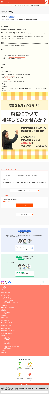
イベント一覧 (9, 5)
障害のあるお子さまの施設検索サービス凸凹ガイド (11, 347)
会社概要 (3, 335)
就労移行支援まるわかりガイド (7, 307)
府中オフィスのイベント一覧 (24, 190)
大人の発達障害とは (5, 305)
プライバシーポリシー (7, 389)
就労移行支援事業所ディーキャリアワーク (11, 302)
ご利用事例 (3, 315)
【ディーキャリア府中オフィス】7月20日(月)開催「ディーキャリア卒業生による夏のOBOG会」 (22, 175)
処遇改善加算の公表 (7, 348)
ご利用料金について (7, 313)
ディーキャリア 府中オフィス (7, 53)
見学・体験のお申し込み (6, 324)
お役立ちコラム (4, 309)
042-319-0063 (8, 77)
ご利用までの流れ (6, 312)
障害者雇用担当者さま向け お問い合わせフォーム (22, 274)
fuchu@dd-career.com (10, 76)
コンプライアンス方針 (5, 328)
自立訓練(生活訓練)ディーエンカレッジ (7, 344)
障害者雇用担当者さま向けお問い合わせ (6, 326)
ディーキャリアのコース (7, 301)
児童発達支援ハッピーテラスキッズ (7, 341)
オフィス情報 (24, 205)
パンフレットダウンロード (6, 322)
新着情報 (3, 294)
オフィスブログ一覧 (5, 320)
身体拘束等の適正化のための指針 (8, 330)
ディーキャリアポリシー (7, 297)
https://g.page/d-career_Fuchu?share (17, 57)
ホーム (3, 5)
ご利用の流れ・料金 (5, 310)
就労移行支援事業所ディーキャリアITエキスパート (13, 304)
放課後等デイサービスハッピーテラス (7, 339)
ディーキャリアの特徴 (7, 298)
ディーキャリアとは (5, 295)
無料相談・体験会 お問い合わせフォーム (21, 248)
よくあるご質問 (4, 317)
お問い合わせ (4, 352)
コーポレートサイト (7, 337)
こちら (9, 79)
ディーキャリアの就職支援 (8, 300)
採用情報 (3, 350)
